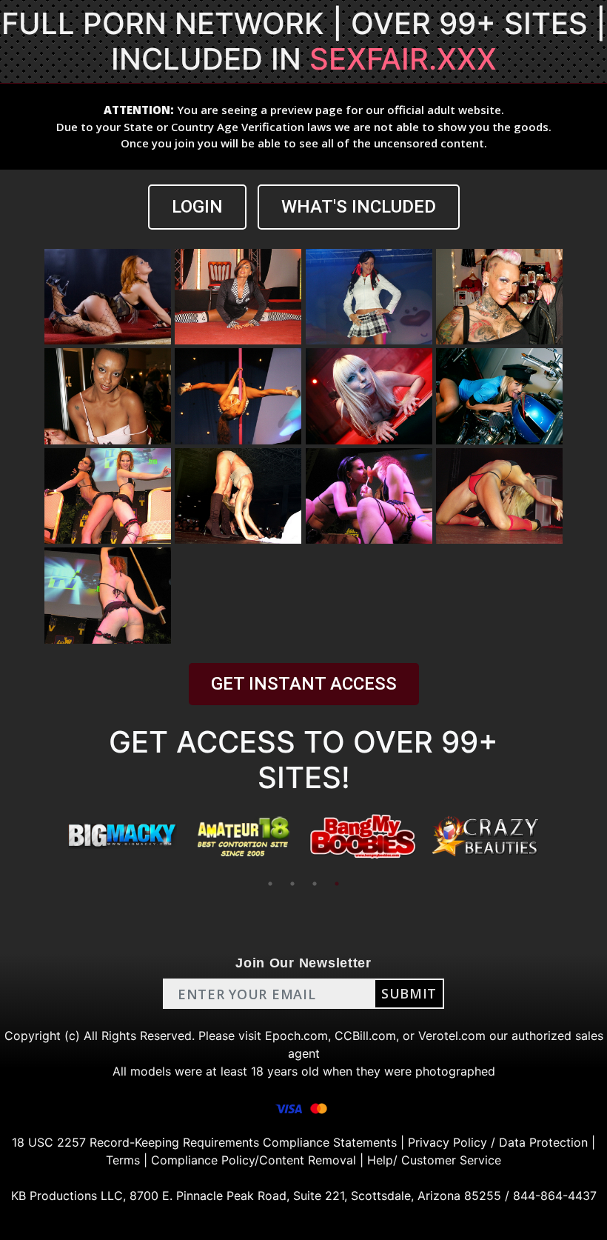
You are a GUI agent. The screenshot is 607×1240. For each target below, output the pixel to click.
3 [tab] (314, 883)
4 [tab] (336, 883)
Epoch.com (296, 1035)
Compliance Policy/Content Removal (253, 1160)
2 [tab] (292, 883)
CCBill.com (365, 1035)
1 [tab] (270, 883)
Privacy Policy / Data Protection (498, 1142)
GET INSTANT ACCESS (304, 683)
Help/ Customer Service (434, 1160)
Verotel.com (452, 1035)
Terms (123, 1160)
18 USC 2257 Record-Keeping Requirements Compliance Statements (204, 1142)
